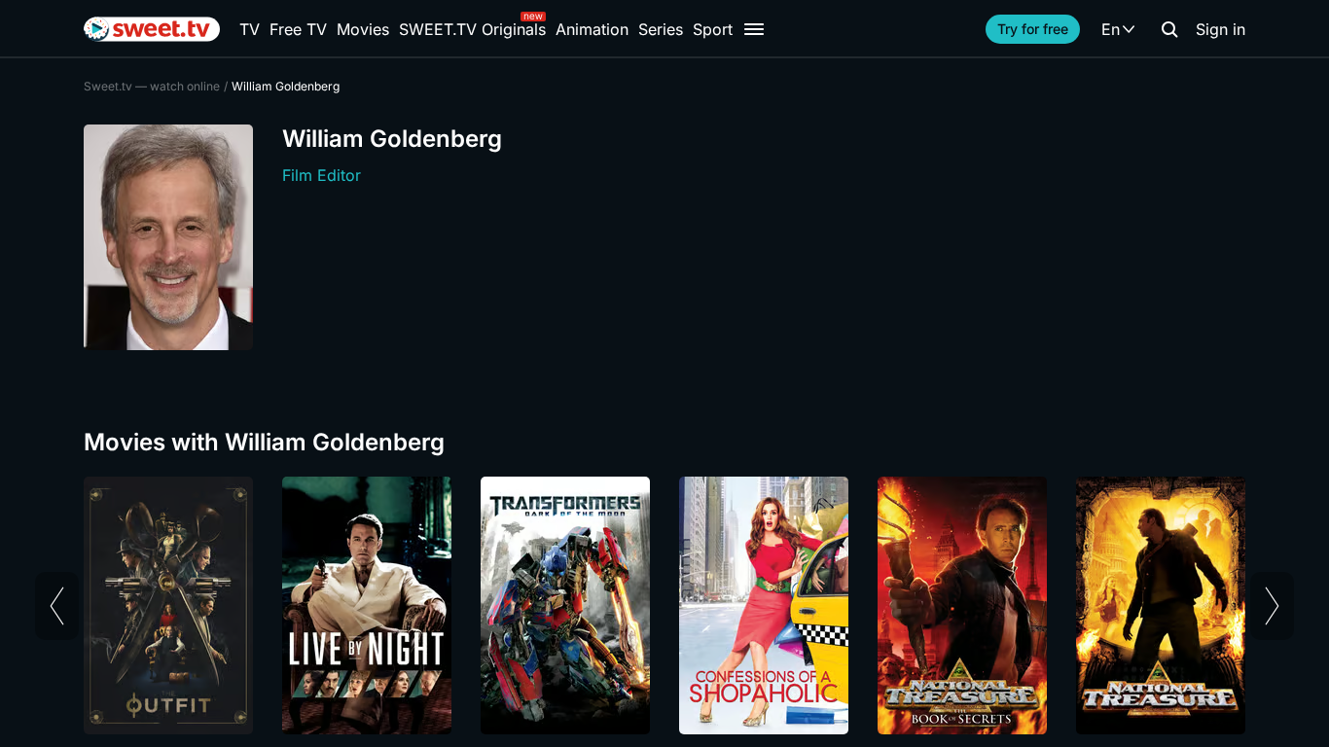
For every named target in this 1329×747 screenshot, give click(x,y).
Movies (363, 29)
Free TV (298, 29)
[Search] (1169, 29)
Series (660, 29)
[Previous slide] (57, 606)
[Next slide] (1272, 606)
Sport (713, 29)
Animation (592, 29)
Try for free (1032, 28)
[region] (664, 605)
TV (249, 29)
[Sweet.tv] (152, 29)
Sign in (1220, 29)
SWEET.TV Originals (472, 29)
